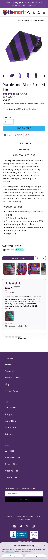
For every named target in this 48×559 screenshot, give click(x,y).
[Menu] (43, 12)
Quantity (7, 117)
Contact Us (10, 407)
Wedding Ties (11, 470)
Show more (22, 338)
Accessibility (28, 516)
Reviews (9, 364)
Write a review (18, 258)
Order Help (10, 420)
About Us (9, 371)
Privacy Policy (11, 391)
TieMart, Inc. (27, 541)
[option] (12, 75)
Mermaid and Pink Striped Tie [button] (16, 326)
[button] (9, 93)
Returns (9, 434)
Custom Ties (11, 477)
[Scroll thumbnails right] (43, 269)
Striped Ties (11, 464)
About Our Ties (12, 377)
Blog (7, 384)
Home (20, 20)
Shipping (9, 414)
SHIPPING (24, 149)
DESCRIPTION (24, 143)
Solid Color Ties (12, 457)
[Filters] (37, 258)
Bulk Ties (9, 450)
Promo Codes (11, 427)
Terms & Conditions (13, 516)
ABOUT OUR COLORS (24, 155)
